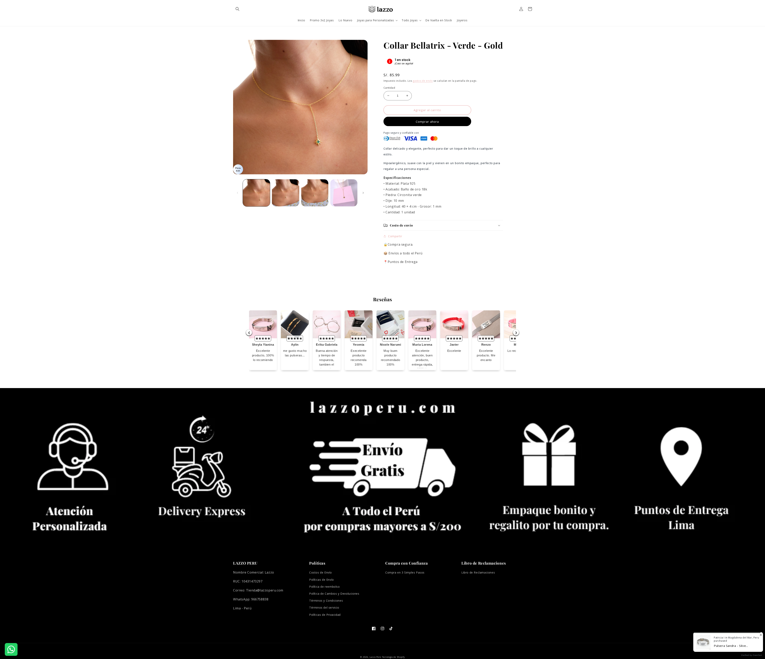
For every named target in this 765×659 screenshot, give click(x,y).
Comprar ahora (427, 122)
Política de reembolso (324, 586)
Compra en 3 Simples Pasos (405, 572)
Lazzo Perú (375, 657)
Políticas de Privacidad (325, 615)
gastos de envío (423, 80)
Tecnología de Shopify (393, 657)
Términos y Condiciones (326, 600)
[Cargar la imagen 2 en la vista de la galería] (285, 192)
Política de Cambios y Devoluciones (334, 593)
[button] (237, 9)
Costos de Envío (320, 572)
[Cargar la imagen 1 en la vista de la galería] (256, 192)
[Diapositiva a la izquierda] (237, 192)
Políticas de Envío (321, 580)
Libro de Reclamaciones (478, 572)
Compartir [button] (395, 236)
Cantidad (389, 87)
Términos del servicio (324, 607)
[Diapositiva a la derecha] (363, 192)
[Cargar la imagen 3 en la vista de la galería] (314, 192)
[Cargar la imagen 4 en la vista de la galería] (343, 192)
